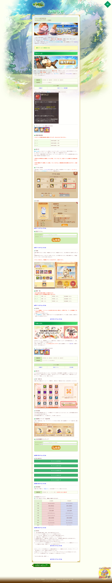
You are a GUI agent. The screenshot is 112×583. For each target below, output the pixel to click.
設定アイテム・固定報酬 (62, 88)
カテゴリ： (37, 236)
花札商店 (71, 367)
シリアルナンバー (78, 579)
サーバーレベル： (38, 234)
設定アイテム (56, 367)
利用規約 (43, 579)
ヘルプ (32, 579)
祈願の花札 (47, 48)
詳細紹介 (41, 88)
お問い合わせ (37, 579)
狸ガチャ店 (40, 48)
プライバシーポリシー (50, 579)
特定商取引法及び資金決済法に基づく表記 (64, 579)
